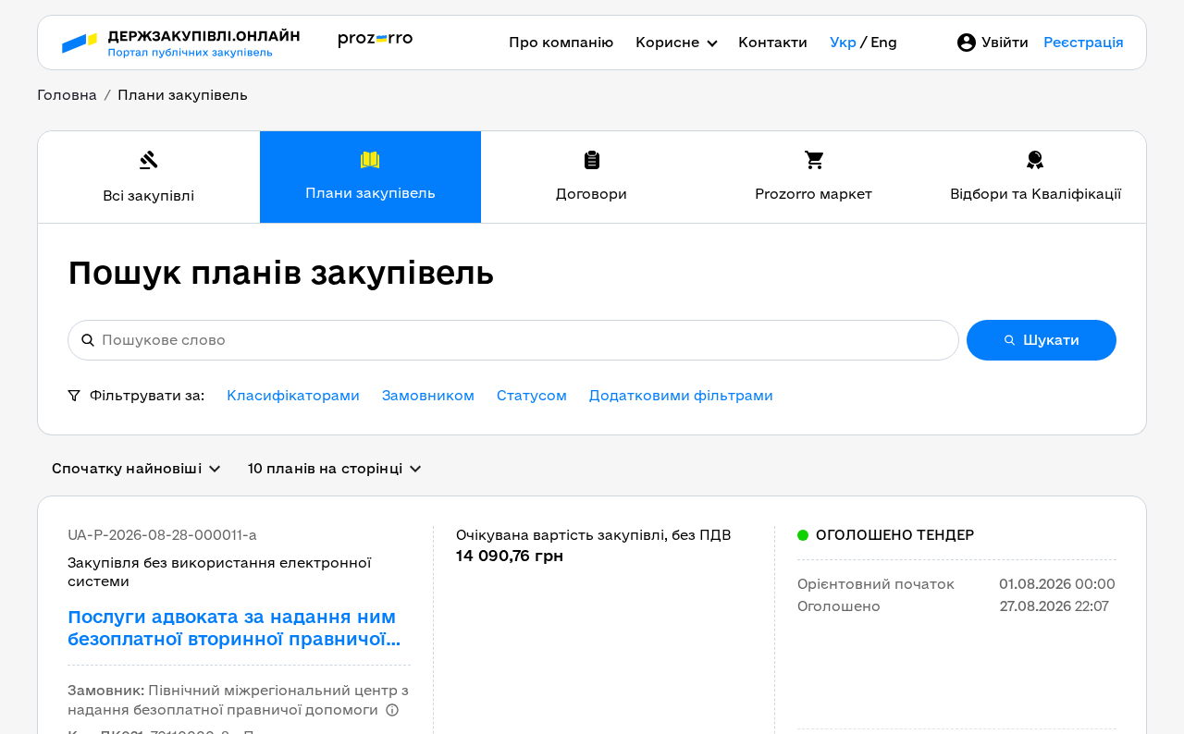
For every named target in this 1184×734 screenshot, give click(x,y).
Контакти (773, 42)
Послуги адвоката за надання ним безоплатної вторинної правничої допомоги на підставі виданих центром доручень (232, 628)
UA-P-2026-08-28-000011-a (162, 535)
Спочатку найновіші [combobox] (127, 468)
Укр (843, 42)
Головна (67, 95)
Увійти (1005, 42)
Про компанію (561, 42)
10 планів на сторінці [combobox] (325, 468)
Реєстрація (1083, 42)
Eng (883, 42)
